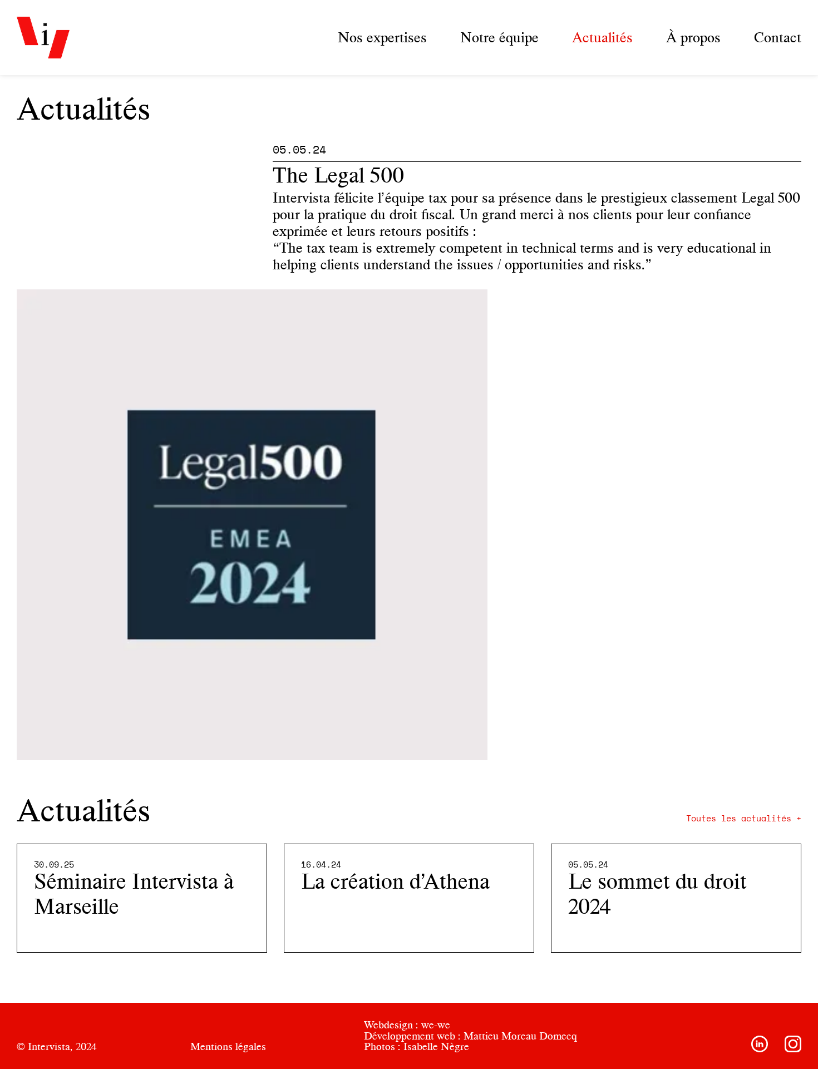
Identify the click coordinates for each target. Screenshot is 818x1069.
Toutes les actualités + (743, 819)
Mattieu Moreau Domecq (520, 1035)
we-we (435, 1024)
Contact (777, 37)
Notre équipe (499, 37)
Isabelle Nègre (436, 1046)
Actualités (602, 37)
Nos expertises (382, 37)
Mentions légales (228, 1046)
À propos (693, 37)
